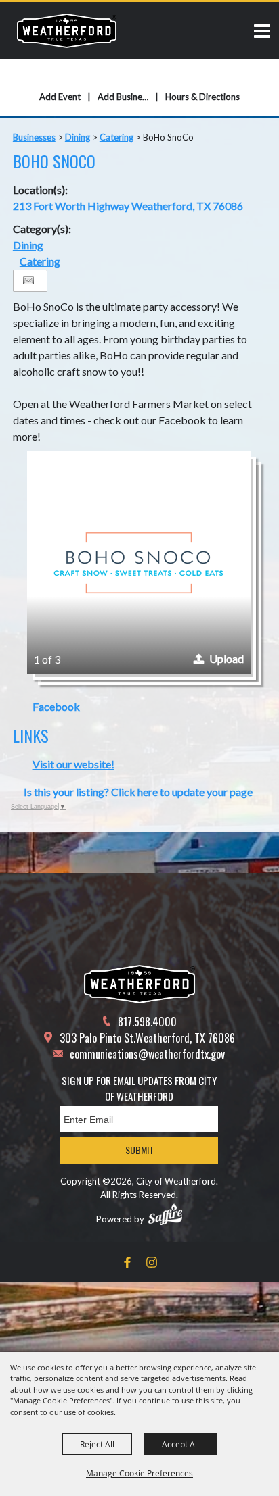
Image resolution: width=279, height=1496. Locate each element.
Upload (226, 658)
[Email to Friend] (28, 280)
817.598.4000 (147, 1022)
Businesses (34, 137)
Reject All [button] (97, 1444)
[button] (139, 562)
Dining (77, 137)
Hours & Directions (202, 96)
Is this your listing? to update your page (138, 791)
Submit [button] (139, 1150)
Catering (116, 137)
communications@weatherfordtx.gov (147, 1054)
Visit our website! (73, 763)
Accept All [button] (180, 1444)
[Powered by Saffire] (165, 1214)
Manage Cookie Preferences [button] (139, 1473)
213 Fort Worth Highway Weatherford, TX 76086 (128, 205)
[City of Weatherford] (66, 30)
